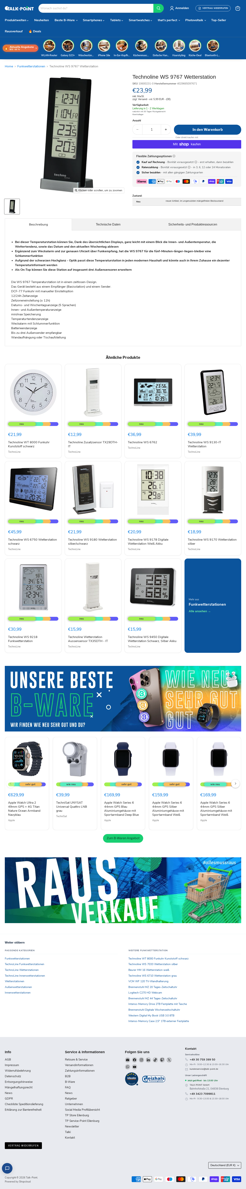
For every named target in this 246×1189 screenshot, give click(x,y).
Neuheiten (41, 20)
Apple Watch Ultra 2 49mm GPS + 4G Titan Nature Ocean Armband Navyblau (24, 809)
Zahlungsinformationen (80, 1071)
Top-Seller (218, 20)
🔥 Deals (34, 31)
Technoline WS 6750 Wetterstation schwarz (32, 542)
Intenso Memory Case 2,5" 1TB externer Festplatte (158, 1021)
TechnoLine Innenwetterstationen (25, 976)
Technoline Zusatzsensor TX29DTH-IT (93, 444)
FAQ (68, 1087)
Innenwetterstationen (18, 992)
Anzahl (136, 120)
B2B (68, 1076)
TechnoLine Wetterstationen (22, 970)
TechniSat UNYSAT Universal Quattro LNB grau (71, 807)
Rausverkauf (14, 31)
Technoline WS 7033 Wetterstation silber (153, 964)
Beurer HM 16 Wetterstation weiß (148, 970)
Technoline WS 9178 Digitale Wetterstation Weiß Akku (148, 542)
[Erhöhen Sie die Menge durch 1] (166, 129)
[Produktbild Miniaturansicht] (12, 206)
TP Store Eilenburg (77, 1115)
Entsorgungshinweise (19, 1082)
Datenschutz (13, 1076)
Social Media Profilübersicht (82, 1110)
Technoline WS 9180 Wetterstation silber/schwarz (92, 542)
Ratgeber (71, 1098)
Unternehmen (74, 1104)
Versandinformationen (79, 1065)
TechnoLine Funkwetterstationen (24, 964)
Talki (68, 1132)
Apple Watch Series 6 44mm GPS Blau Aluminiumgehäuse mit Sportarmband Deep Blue (121, 809)
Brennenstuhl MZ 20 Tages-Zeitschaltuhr (152, 987)
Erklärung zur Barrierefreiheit (23, 1110)
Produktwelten (16, 20)
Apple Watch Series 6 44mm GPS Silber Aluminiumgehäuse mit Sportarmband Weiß (168, 809)
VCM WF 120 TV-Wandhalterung (148, 981)
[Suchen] (158, 8)
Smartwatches (139, 20)
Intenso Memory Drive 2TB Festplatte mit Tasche (157, 1004)
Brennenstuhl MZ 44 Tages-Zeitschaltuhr (152, 998)
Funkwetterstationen (31, 66)
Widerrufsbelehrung (18, 1071)
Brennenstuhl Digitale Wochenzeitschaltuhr (154, 1010)
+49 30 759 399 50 (202, 1059)
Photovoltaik (194, 20)
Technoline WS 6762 (142, 442)
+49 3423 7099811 (202, 1094)
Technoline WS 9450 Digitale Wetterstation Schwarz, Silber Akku (152, 639)
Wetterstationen (14, 981)
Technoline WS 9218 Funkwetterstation (22, 639)
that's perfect (168, 20)
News (8, 1093)
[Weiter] (235, 783)
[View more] (123, 698)
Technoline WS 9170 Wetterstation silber (212, 542)
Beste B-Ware (65, 20)
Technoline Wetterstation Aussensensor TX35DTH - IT (88, 639)
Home (9, 66)
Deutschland (222, 1165)
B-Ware (70, 1082)
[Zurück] (10, 783)
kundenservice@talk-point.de (204, 1069)
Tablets (115, 20)
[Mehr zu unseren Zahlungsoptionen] (174, 156)
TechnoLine (14, 452)
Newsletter (72, 1126)
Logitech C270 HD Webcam (145, 992)
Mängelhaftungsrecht (18, 1087)
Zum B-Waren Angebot (123, 838)
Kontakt (70, 1138)
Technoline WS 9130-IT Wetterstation (204, 444)
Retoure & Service (76, 1059)
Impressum (12, 1065)
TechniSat (61, 816)
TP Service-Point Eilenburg (82, 1121)
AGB (8, 1059)
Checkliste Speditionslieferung (24, 1104)
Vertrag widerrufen (23, 1145)
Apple (11, 820)
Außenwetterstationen (18, 987)
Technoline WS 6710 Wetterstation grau (152, 976)
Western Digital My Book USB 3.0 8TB (151, 1015)
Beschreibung (38, 224)
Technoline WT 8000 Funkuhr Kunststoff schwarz (29, 444)
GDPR (9, 1098)
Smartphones (93, 20)
